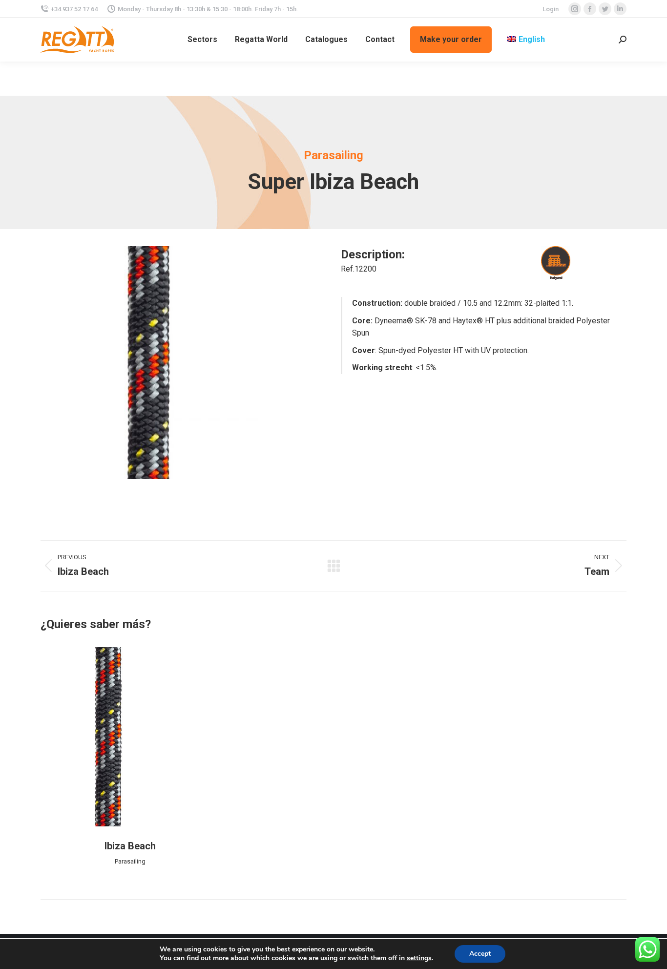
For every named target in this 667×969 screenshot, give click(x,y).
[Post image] (130, 736)
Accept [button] (480, 953)
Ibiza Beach (130, 846)
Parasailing (130, 861)
